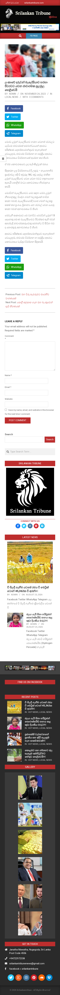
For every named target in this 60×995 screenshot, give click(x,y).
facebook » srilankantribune (23, 968)
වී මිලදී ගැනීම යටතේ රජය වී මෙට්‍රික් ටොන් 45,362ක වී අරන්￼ (38, 705)
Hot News (33, 712)
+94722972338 (17, 958)
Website (8, 399)
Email (8, 387)
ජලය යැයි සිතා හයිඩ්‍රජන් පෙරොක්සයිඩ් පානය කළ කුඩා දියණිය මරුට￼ (39, 617)
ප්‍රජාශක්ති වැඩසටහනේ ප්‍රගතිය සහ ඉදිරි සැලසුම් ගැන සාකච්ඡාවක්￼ (37, 737)
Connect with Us (30, 521)
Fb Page (34, 36)
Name (8, 375)
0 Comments (36, 97)
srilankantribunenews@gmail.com (26, 963)
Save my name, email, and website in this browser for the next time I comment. (29, 412)
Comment (8, 337)
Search (9, 434)
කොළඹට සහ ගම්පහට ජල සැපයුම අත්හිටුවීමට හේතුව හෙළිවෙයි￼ (38, 753)
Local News (11, 97)
